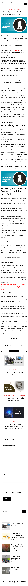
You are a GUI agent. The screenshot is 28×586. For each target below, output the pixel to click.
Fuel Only (6, 2)
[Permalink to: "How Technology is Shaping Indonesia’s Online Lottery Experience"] (6, 559)
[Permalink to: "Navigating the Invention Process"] (14, 25)
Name (5, 467)
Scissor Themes (11, 581)
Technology (16, 9)
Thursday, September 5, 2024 (18, 14)
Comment (6, 448)
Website (5, 481)
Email (5, 474)
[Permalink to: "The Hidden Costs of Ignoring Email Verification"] (14, 386)
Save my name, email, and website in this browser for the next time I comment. (13, 491)
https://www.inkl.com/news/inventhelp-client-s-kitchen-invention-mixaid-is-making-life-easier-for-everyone (14, 287)
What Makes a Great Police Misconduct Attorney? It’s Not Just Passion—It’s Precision (14, 426)
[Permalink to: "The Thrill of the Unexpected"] (6, 570)
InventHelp (17, 50)
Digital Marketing (9, 395)
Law (9, 9)
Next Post (22, 345)
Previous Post (7, 345)
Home (9, 369)
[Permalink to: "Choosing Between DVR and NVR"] (14, 360)
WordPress (14, 583)
